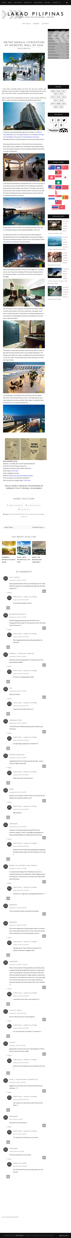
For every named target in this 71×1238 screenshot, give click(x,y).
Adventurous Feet (38, 134)
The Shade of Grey (11, 137)
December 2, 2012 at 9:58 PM (17, 1045)
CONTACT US (57, 2)
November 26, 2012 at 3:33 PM (17, 580)
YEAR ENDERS (38, 2)
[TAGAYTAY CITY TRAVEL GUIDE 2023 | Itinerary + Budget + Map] (55, 230)
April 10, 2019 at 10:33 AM (16, 1151)
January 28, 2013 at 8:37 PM (21, 673)
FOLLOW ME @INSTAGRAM (9, 1217)
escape (12, 1042)
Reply (44, 591)
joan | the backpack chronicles (23, 1079)
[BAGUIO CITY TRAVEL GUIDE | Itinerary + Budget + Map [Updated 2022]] (55, 245)
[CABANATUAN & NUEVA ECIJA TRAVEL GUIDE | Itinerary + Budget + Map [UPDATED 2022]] (55, 277)
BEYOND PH (28, 2)
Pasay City (24, 516)
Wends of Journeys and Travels (23, 865)
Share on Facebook (15, 505)
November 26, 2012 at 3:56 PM (17, 757)
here (10, 242)
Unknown (13, 824)
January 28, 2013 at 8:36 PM (21, 636)
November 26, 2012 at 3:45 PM (17, 691)
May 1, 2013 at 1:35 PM (15, 1119)
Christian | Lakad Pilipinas (25, 597)
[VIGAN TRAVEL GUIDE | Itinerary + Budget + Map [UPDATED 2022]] (55, 261)
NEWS (10, 2)
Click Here (14, 471)
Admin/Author (15, 720)
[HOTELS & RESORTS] (14, 514)
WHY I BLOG (26, 23)
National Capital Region (37, 514)
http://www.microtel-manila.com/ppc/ (21, 475)
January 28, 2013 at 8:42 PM (21, 809)
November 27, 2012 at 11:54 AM (18, 964)
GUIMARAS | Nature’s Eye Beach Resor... (8, 559)
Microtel (28, 514)
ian (10, 688)
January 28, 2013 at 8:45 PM (21, 944)
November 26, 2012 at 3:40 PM (17, 656)
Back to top (63, 1235)
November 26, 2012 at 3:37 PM (17, 617)
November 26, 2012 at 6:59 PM (17, 826)
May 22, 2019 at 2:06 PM (20, 1166)
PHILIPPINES (18, 2)
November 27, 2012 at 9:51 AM (17, 925)
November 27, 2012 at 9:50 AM (17, 907)
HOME (4, 2)
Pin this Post (25, 509)
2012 (23, 514)
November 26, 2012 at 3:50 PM (17, 723)
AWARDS (36, 23)
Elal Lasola (14, 577)
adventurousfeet (17, 755)
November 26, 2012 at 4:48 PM (17, 792)
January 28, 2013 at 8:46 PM (21, 1028)
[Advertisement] (35, 33)
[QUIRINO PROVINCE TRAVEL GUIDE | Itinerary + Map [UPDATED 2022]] (55, 295)
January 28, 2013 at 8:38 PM (21, 740)
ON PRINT (45, 23)
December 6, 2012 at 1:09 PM (17, 1082)
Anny (11, 789)
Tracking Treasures (23, 134)
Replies (9, 592)
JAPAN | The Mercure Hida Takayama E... (37, 559)
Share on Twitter (34, 505)
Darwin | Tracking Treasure (21, 653)
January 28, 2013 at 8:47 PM (21, 1099)
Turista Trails (15, 1010)
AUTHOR (47, 2)
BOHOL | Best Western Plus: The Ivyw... (23, 559)
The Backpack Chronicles (31, 137)
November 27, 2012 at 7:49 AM (17, 868)
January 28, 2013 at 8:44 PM (21, 846)
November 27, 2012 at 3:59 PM (17, 1013)
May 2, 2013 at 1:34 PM (19, 1134)
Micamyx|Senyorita (17, 614)
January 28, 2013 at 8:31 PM (21, 599)
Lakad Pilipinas (20, 1163)
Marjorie (13, 905)
